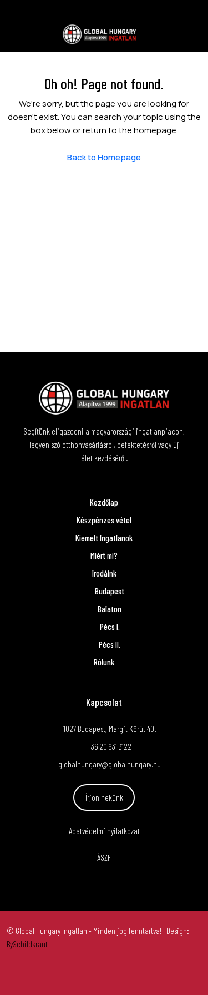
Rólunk (104, 662)
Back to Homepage (104, 157)
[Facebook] (84, 975)
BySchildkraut (27, 944)
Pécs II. (109, 644)
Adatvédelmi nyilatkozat (104, 831)
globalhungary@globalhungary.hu (109, 764)
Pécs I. (110, 627)
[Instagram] (104, 975)
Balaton (109, 609)
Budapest (109, 591)
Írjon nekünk (104, 797)
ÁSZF (104, 857)
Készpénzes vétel (104, 520)
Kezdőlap (104, 502)
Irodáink (104, 573)
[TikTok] (124, 975)
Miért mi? (104, 555)
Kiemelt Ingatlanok (104, 538)
